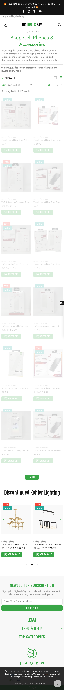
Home (21, 32)
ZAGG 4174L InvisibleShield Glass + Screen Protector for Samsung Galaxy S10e (16, 326)
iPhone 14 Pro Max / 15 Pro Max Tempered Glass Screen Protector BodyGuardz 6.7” (16, 388)
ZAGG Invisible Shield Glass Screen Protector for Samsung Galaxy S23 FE (48, 450)
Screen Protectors (8, 137)
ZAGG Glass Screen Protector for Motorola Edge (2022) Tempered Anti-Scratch (48, 326)
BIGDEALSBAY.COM (32, 24)
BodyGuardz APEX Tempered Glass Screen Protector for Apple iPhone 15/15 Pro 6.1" (16, 450)
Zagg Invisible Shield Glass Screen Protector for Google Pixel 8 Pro (48, 202)
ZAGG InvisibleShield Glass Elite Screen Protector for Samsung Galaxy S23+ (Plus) (16, 264)
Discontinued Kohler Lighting (32, 493)
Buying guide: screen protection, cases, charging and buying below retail (29, 69)
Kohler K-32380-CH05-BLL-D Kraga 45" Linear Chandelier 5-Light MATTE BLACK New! (48, 544)
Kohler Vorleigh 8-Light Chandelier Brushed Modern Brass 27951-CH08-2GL (16, 544)
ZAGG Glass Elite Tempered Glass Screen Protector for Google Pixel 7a (16, 202)
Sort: (3, 84)
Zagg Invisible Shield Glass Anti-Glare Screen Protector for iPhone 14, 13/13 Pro (16, 140)
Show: (51, 84)
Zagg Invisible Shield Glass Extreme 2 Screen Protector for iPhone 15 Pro (48, 140)
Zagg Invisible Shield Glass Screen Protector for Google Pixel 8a (48, 388)
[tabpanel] (16, 532)
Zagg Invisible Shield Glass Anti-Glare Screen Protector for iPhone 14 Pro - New (48, 264)
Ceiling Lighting (7, 541)
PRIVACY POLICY (24, 683)
